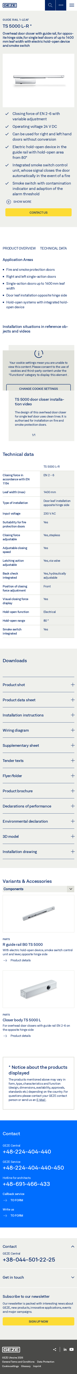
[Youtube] (71, 1350)
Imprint (37, 1366)
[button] (54, 1350)
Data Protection (45, 1361)
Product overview (19, 248)
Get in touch (13, 1277)
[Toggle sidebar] (61, 5)
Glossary (26, 1366)
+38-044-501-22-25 (29, 1259)
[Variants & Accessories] (38, 890)
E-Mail (41, 1099)
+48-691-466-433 (26, 1184)
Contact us (38, 212)
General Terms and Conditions (18, 1361)
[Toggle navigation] (71, 5)
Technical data (53, 248)
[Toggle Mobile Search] (50, 5)
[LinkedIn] (65, 1350)
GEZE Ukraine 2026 (12, 1357)
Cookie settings (10, 1366)
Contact (10, 1246)
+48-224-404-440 (27, 1151)
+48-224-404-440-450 (33, 1167)
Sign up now (38, 1321)
